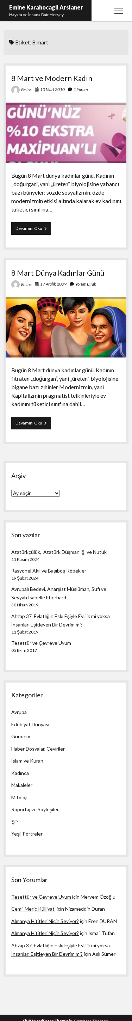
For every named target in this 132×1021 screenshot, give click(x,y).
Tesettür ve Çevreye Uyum (41, 643)
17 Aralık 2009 (53, 284)
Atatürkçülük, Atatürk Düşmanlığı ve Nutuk (59, 552)
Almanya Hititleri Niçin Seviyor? (45, 921)
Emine (26, 89)
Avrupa (19, 712)
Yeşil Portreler (27, 834)
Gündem (20, 736)
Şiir (14, 822)
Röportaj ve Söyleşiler (35, 809)
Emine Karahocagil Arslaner (46, 7)
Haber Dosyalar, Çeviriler (38, 749)
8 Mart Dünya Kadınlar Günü (57, 272)
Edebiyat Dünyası (30, 724)
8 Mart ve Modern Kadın (51, 78)
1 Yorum (81, 89)
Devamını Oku (33, 230)
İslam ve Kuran (27, 761)
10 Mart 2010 (52, 89)
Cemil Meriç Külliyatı (33, 909)
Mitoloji (19, 797)
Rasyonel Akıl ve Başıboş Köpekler (48, 571)
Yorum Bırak (85, 284)
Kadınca (20, 773)
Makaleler (21, 785)
